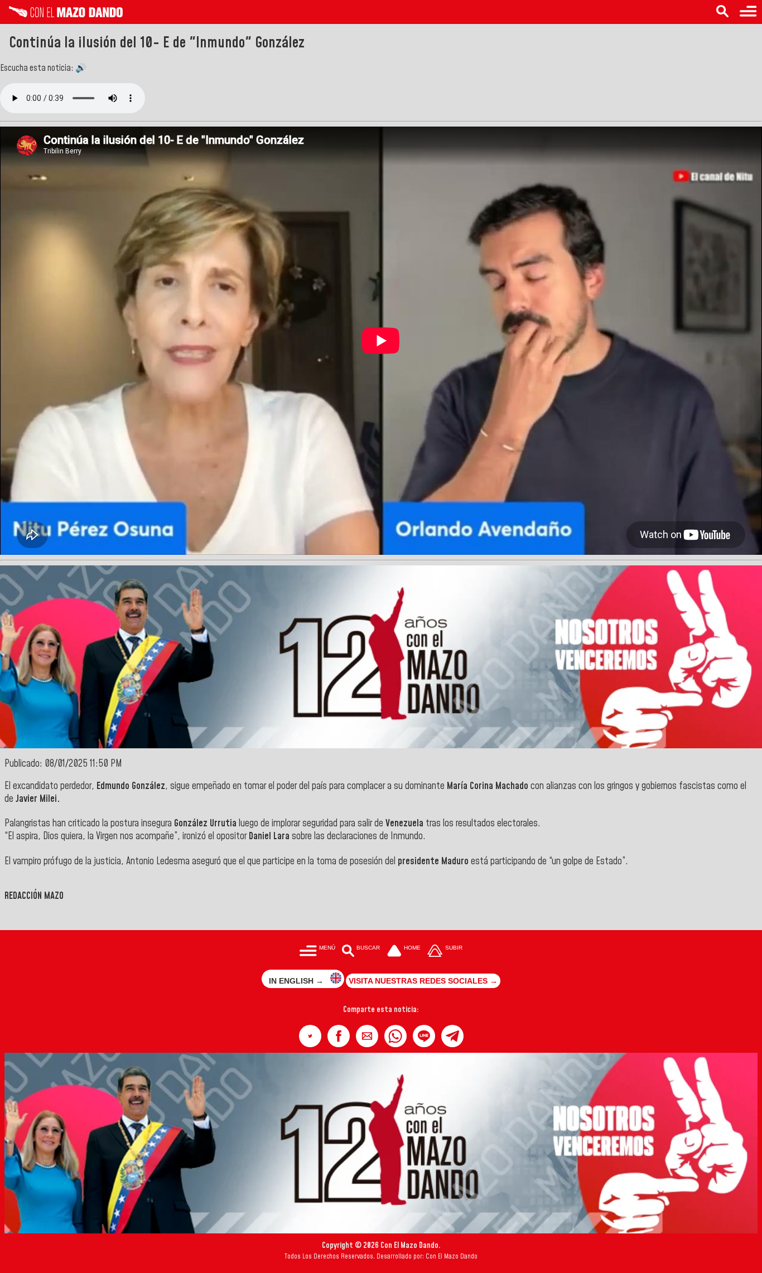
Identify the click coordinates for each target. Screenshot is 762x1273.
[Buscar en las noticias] (722, 12)
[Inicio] (61, 14)
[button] (310, 1036)
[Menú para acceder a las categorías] (748, 12)
